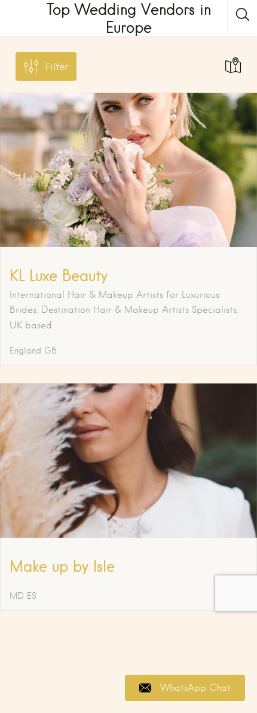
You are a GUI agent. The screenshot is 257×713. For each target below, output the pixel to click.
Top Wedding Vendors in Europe (129, 18)
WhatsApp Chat (195, 687)
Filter (56, 66)
